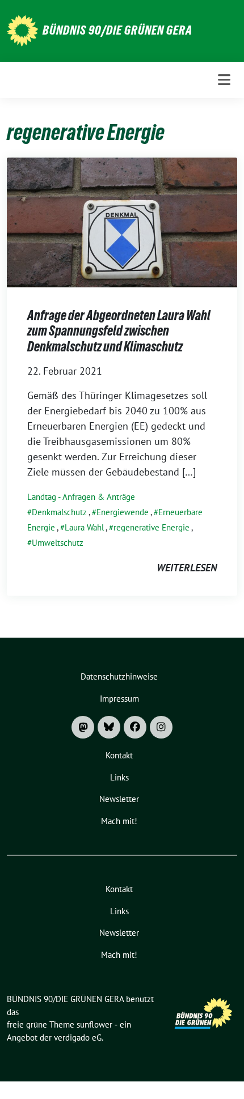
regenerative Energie (151, 527)
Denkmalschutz (59, 512)
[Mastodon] (82, 727)
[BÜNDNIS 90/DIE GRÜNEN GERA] (22, 29)
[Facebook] (135, 727)
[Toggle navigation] (224, 79)
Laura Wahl (84, 527)
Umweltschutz (57, 542)
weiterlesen (187, 567)
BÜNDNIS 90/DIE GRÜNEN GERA (117, 30)
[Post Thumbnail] (122, 221)
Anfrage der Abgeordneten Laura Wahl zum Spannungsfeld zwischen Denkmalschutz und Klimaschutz (119, 331)
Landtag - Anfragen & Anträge (81, 496)
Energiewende (122, 512)
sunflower (94, 1024)
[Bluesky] (109, 727)
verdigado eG (78, 1037)
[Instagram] (161, 727)
